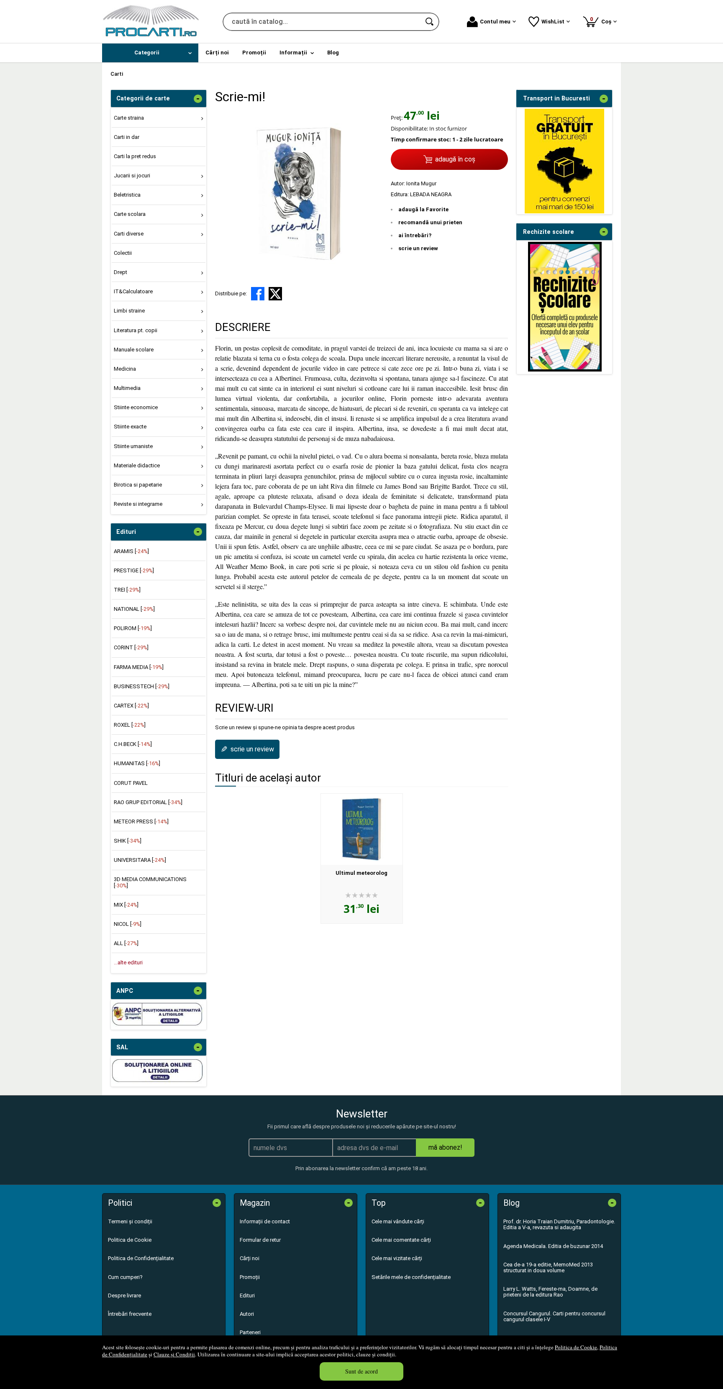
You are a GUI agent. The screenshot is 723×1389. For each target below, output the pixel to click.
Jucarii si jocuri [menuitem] (132, 175)
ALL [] (126, 943)
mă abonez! (445, 1147)
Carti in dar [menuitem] (126, 137)
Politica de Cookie (576, 1347)
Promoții (250, 1277)
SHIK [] (127, 841)
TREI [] (127, 590)
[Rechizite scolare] (565, 369)
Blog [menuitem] (333, 52)
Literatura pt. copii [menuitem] (135, 330)
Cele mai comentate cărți (401, 1240)
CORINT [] (131, 647)
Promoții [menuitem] (254, 52)
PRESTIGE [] (134, 570)
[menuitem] (150, 53)
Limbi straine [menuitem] (129, 311)
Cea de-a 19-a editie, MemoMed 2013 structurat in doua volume (548, 1267)
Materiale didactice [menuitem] (137, 465)
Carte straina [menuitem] (129, 118)
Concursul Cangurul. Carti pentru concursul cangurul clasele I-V (554, 1316)
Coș (602, 20)
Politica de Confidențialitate (141, 1258)
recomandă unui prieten (430, 222)
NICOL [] (127, 924)
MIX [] (126, 905)
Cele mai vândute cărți (398, 1221)
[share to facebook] (257, 293)
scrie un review (418, 248)
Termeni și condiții (130, 1221)
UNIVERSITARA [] (140, 860)
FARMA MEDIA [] (139, 667)
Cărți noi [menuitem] (217, 52)
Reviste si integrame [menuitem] (138, 504)
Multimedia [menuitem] (127, 388)
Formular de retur (260, 1240)
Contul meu (495, 21)
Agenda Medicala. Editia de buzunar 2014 (553, 1246)
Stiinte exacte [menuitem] (130, 426)
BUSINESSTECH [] (141, 686)
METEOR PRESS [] (141, 821)
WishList (552, 21)
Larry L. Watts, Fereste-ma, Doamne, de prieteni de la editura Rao (550, 1292)
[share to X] (275, 293)
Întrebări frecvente (129, 1314)
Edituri (247, 1295)
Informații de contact (265, 1221)
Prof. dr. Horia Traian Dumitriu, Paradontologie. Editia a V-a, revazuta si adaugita (559, 1224)
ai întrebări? (414, 235)
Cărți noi (249, 1258)
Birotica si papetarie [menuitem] (138, 485)
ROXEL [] (130, 725)
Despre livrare (124, 1295)
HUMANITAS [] (137, 763)
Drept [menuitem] (120, 272)
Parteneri (250, 1332)
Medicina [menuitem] (125, 369)
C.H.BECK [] (133, 744)
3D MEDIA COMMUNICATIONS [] (150, 882)
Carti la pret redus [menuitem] (135, 156)
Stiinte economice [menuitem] (136, 407)
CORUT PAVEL (131, 783)
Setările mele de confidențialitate (411, 1277)
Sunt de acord (361, 1371)
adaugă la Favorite (423, 209)
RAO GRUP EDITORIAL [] (148, 802)
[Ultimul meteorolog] (362, 829)
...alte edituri (128, 962)
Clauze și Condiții (174, 1354)
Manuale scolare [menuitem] (134, 349)
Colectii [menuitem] (123, 253)
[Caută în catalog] (430, 22)
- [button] (197, 99)
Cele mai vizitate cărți (397, 1258)
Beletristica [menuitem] (127, 195)
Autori (247, 1314)
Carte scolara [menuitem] (130, 214)
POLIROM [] (133, 628)
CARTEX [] (131, 705)
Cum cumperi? (125, 1277)
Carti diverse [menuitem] (129, 234)
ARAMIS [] (131, 551)
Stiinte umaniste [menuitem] (133, 446)
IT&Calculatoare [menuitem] (133, 291)
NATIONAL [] (134, 609)
